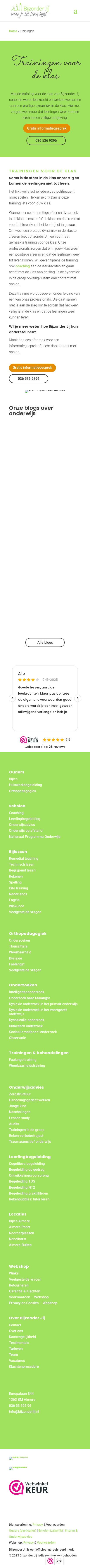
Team (13, 1355)
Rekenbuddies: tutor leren (29, 1199)
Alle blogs (45, 642)
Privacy (38, 1524)
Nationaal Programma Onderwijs (34, 837)
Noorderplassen (21, 1233)
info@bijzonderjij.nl (24, 1411)
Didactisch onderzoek (26, 1026)
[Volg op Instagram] (34, 1425)
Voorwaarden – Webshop (29, 1297)
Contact (15, 1325)
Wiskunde (16, 906)
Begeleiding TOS (22, 1181)
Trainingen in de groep (26, 1130)
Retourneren (19, 1285)
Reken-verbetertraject (26, 1136)
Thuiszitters (18, 946)
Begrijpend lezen (22, 870)
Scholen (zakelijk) (50, 1530)
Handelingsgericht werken (29, 1100)
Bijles (13, 779)
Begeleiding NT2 (22, 1187)
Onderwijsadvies (22, 825)
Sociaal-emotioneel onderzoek (33, 1032)
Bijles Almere (19, 1221)
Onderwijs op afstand (25, 830)
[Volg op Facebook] (13, 1425)
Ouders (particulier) (22, 1530)
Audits (14, 1124)
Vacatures (17, 1361)
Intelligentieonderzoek (26, 992)
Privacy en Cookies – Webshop (33, 1303)
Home (13, 31)
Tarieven (16, 1349)
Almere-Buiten (20, 1245)
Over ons (16, 1331)
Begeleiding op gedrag (26, 1169)
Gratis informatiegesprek (46, 128)
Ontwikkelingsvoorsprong (29, 1175)
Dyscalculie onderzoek (26, 1020)
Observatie (17, 1038)
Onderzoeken (19, 940)
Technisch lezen (21, 864)
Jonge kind (17, 1106)
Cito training (18, 888)
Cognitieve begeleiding (27, 1164)
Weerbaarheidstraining (27, 1066)
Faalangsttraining (22, 1060)
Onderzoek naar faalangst (29, 998)
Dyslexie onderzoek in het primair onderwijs (43, 1004)
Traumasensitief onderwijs (30, 1142)
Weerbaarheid (20, 952)
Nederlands (18, 894)
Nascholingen (19, 1112)
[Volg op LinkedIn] (23, 1425)
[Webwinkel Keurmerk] (28, 1494)
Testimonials (19, 1343)
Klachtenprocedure (24, 1366)
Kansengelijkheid (22, 1337)
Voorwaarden (46, 1542)
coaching (23, 266)
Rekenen (16, 876)
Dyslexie (15, 958)
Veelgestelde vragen (25, 912)
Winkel (14, 1273)
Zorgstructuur (20, 1094)
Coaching (16, 813)
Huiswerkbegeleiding (25, 785)
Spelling (15, 882)
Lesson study (19, 1118)
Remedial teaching (23, 858)
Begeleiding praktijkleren (28, 1193)
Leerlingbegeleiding (24, 819)
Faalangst (16, 964)
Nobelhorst (17, 1239)
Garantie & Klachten (24, 1291)
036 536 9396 (46, 140)
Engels (14, 900)
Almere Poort (19, 1227)
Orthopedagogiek (22, 791)
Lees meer (22, 478)
